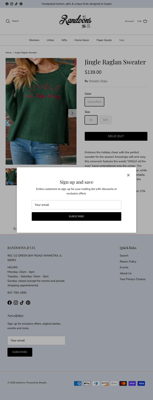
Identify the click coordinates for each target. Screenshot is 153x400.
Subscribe (76, 216)
